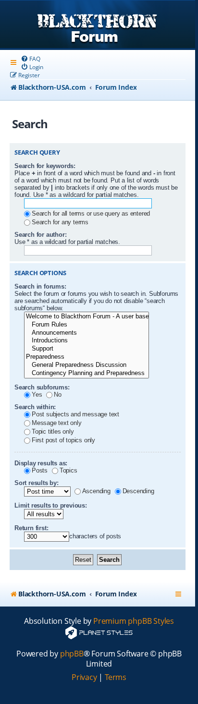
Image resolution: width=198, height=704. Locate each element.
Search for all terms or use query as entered (91, 213)
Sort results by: (36, 482)
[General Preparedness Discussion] (86, 365)
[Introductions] (86, 341)
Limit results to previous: (50, 505)
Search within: (35, 407)
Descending (138, 491)
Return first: (31, 528)
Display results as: (40, 463)
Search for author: (40, 234)
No (58, 394)
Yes (37, 394)
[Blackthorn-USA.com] (97, 25)
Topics (68, 470)
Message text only (57, 422)
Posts (40, 470)
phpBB (72, 654)
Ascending (96, 491)
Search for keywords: (44, 166)
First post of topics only (63, 440)
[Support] (86, 349)
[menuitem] (30, 59)
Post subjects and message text (75, 414)
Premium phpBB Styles (133, 621)
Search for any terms (60, 222)
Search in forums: (40, 286)
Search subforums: (42, 387)
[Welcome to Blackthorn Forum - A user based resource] (86, 317)
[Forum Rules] (86, 325)
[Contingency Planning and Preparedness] (86, 373)
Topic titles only (53, 431)
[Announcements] (86, 333)
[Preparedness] (86, 357)
